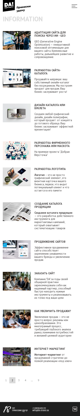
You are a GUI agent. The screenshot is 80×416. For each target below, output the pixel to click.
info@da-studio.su (40, 410)
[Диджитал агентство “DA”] (17, 6)
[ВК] (75, 410)
